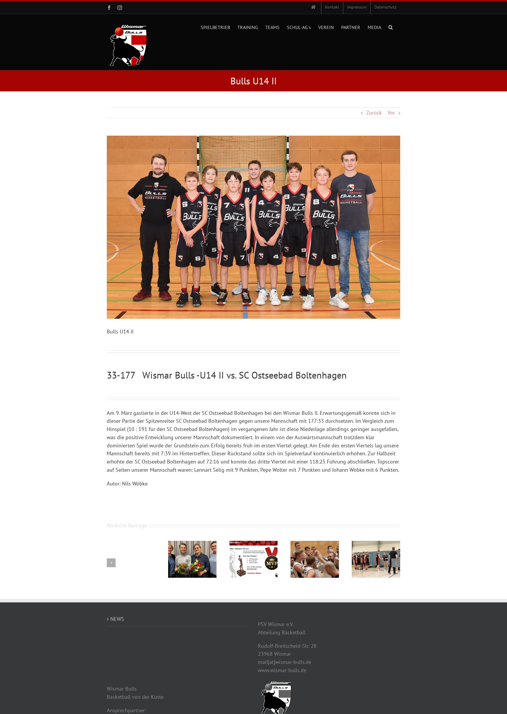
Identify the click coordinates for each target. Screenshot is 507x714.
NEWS (117, 619)
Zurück (374, 112)
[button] (390, 26)
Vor (391, 112)
